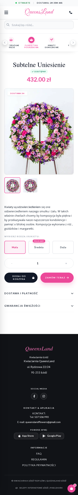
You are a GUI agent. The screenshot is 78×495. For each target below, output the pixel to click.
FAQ (39, 453)
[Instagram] (43, 396)
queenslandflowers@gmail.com (43, 422)
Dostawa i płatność (21, 293)
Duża (63, 247)
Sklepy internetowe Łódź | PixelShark (41, 488)
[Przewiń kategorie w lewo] (5, 42)
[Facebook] (34, 396)
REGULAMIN (39, 459)
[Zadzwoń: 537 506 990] (71, 12)
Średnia (39, 245)
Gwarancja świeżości (22, 305)
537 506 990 (41, 416)
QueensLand (38, 12)
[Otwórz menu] (6, 12)
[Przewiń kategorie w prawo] (73, 42)
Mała (15, 247)
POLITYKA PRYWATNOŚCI (39, 465)
